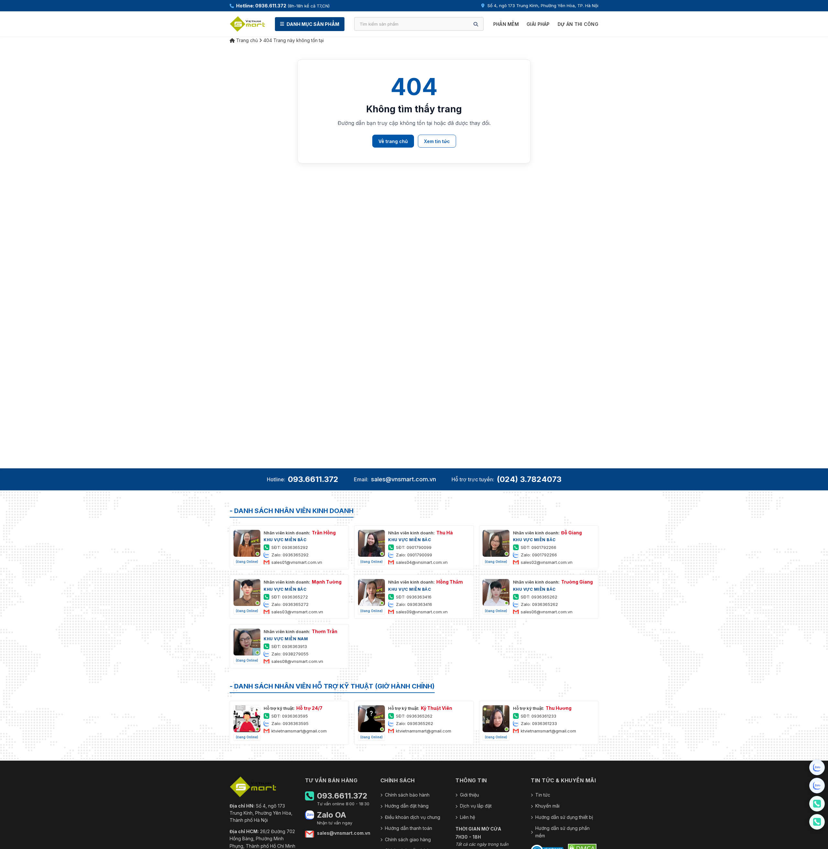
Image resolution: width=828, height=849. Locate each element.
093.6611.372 (313, 479)
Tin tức (542, 795)
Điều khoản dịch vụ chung (412, 817)
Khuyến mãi (547, 806)
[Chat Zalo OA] (817, 767)
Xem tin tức (437, 141)
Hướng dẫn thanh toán (408, 828)
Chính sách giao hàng (408, 839)
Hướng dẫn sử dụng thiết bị (564, 817)
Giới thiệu (469, 795)
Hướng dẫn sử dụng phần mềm (562, 831)
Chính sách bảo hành (407, 795)
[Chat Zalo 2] (817, 785)
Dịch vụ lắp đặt (476, 806)
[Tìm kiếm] (475, 24)
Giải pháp (538, 24)
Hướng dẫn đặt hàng (407, 806)
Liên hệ (467, 817)
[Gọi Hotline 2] (817, 822)
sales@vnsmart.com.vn (403, 479)
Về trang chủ (393, 141)
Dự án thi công (578, 24)
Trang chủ (246, 40)
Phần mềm (506, 24)
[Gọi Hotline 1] (817, 803)
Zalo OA (331, 815)
